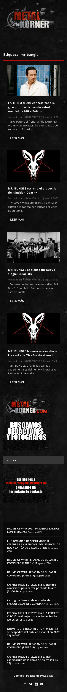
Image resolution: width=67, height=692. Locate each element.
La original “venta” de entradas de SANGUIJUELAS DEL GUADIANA (28, 602)
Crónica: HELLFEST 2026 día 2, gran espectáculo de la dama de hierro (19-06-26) (33, 660)
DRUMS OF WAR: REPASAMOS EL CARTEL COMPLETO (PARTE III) (32, 645)
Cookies (19, 675)
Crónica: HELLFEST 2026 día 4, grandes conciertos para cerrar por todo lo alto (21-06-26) (31, 588)
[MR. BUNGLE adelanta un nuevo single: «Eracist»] (33, 247)
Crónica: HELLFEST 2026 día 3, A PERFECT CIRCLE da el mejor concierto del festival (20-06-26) (33, 616)
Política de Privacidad (39, 675)
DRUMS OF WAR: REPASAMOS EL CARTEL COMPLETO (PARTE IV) (32, 573)
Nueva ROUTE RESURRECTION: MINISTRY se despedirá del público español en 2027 (33, 630)
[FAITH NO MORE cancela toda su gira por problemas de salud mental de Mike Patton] (33, 80)
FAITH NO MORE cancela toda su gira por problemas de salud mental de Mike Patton (32, 107)
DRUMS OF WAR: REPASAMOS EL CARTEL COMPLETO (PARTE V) (32, 561)
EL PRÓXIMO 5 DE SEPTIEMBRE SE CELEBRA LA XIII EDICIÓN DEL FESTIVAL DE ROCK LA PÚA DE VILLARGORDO (33, 544)
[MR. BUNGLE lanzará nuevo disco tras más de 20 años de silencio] (33, 328)
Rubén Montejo (32, 117)
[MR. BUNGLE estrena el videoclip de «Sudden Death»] (33, 166)
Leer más (17, 138)
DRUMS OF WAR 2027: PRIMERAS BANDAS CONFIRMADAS (33, 530)
